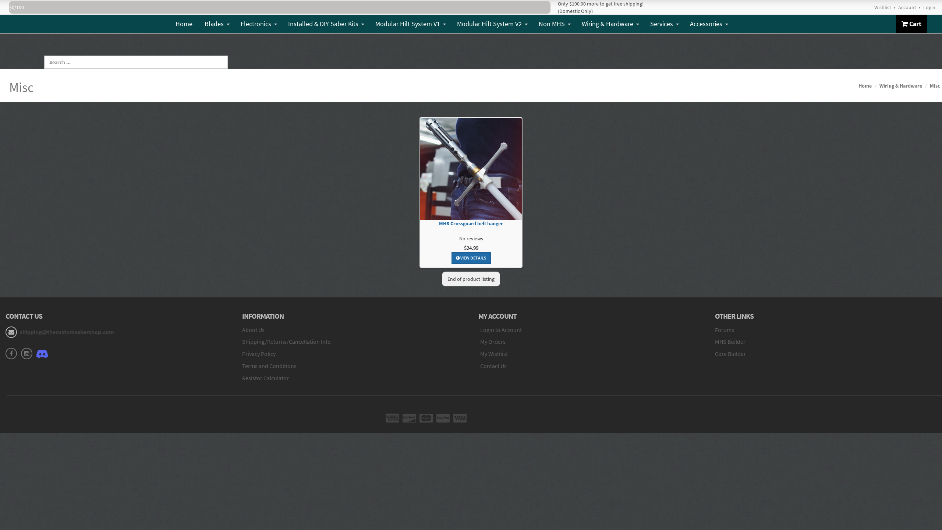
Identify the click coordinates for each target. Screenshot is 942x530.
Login (929, 7)
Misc (935, 85)
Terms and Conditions (269, 366)
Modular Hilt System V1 (407, 24)
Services (661, 24)
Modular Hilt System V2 (489, 24)
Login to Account (501, 329)
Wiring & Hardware (607, 24)
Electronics (256, 24)
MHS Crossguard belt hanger (471, 223)
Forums (724, 329)
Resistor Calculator (265, 378)
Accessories (706, 24)
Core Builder (730, 353)
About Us (253, 329)
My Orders (493, 341)
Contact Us (493, 366)
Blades (214, 24)
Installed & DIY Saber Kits (323, 24)
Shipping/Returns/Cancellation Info (286, 341)
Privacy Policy (259, 353)
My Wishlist (494, 353)
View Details (473, 258)
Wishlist (882, 7)
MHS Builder (730, 341)
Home (184, 24)
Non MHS (552, 24)
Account (907, 7)
